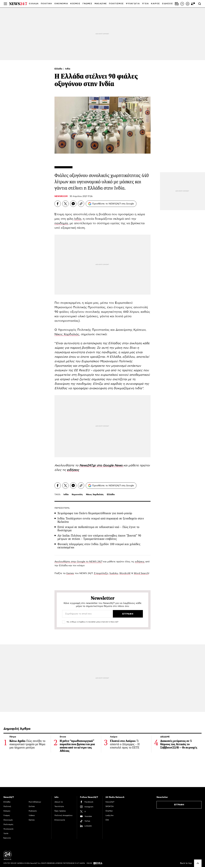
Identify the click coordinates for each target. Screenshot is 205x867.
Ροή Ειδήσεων (35, 802)
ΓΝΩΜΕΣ (87, 4)
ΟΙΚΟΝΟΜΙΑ (61, 4)
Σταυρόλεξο (101, 573)
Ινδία (67, 69)
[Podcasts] (188, 4)
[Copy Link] (81, 204)
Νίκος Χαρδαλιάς (66, 334)
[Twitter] (65, 204)
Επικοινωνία (59, 820)
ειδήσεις (140, 561)
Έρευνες (7, 838)
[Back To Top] (198, 863)
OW (107, 820)
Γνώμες (6, 815)
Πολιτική (7, 806)
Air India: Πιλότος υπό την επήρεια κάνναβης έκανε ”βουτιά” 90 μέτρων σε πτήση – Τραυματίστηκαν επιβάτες (99, 537)
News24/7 (110, 802)
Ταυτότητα (59, 806)
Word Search (141, 573)
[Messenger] (73, 204)
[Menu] (5, 4)
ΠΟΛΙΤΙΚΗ (46, 4)
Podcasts (33, 811)
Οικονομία (8, 820)
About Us (58, 802)
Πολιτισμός (8, 824)
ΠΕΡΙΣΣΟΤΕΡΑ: (62, 508)
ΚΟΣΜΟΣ (75, 4)
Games (70, 573)
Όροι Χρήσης (60, 811)
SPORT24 (109, 806)
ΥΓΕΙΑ (145, 4)
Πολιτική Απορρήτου (63, 815)
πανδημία (61, 223)
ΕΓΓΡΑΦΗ (179, 805)
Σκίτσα (32, 806)
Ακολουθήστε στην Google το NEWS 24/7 (78, 561)
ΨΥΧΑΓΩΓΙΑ (133, 4)
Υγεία (5, 833)
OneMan (109, 811)
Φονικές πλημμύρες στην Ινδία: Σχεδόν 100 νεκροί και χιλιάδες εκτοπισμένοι (98, 545)
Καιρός (155, 4)
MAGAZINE (101, 4)
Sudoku (113, 573)
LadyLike (109, 815)
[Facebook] (57, 204)
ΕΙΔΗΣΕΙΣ (167, 4)
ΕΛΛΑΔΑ (34, 4)
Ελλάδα (58, 69)
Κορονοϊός (77, 495)
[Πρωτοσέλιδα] (177, 4)
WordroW (125, 573)
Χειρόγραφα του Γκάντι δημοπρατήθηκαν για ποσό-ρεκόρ (94, 513)
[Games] (193, 4)
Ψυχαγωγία (8, 829)
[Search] (200, 4)
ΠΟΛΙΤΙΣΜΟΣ (116, 4)
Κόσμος (6, 811)
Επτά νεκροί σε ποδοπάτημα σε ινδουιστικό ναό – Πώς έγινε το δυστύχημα (98, 528)
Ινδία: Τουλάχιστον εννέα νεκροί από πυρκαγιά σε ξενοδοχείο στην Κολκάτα (100, 520)
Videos (32, 815)
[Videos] (182, 4)
